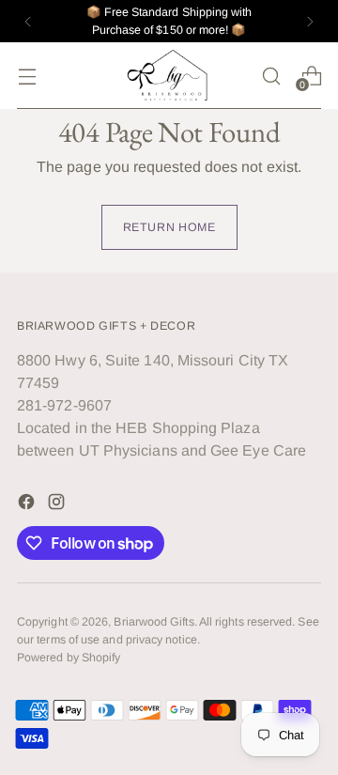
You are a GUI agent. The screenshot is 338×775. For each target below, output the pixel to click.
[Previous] (28, 21)
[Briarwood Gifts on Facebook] (28, 505)
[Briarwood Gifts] (169, 75)
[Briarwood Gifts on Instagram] (58, 505)
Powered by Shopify (68, 657)
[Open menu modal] (27, 75)
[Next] (309, 21)
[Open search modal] (271, 75)
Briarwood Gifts (153, 621)
